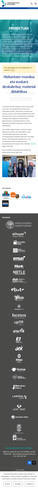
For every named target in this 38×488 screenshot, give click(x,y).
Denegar (18, 484)
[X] (34, 463)
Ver (12, 70)
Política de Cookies (29, 479)
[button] (32, 3)
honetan (33, 144)
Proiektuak (31, 93)
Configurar (29, 484)
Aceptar (7, 484)
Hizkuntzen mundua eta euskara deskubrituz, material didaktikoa (21, 99)
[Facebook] (29, 463)
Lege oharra (19, 470)
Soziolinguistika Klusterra (15, 93)
